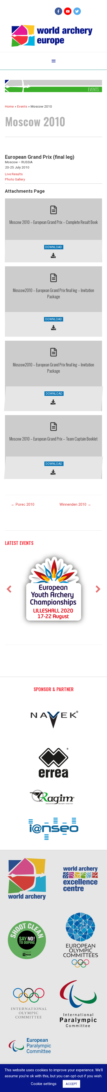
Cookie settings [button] (43, 1084)
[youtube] (68, 11)
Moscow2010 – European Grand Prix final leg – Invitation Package (53, 293)
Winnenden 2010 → (75, 504)
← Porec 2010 (22, 504)
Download (53, 247)
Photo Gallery (15, 179)
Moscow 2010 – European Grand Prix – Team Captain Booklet (53, 439)
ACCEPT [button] (71, 1084)
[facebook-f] (59, 11)
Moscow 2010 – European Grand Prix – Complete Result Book (53, 222)
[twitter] (77, 11)
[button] (9, 589)
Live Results (14, 174)
